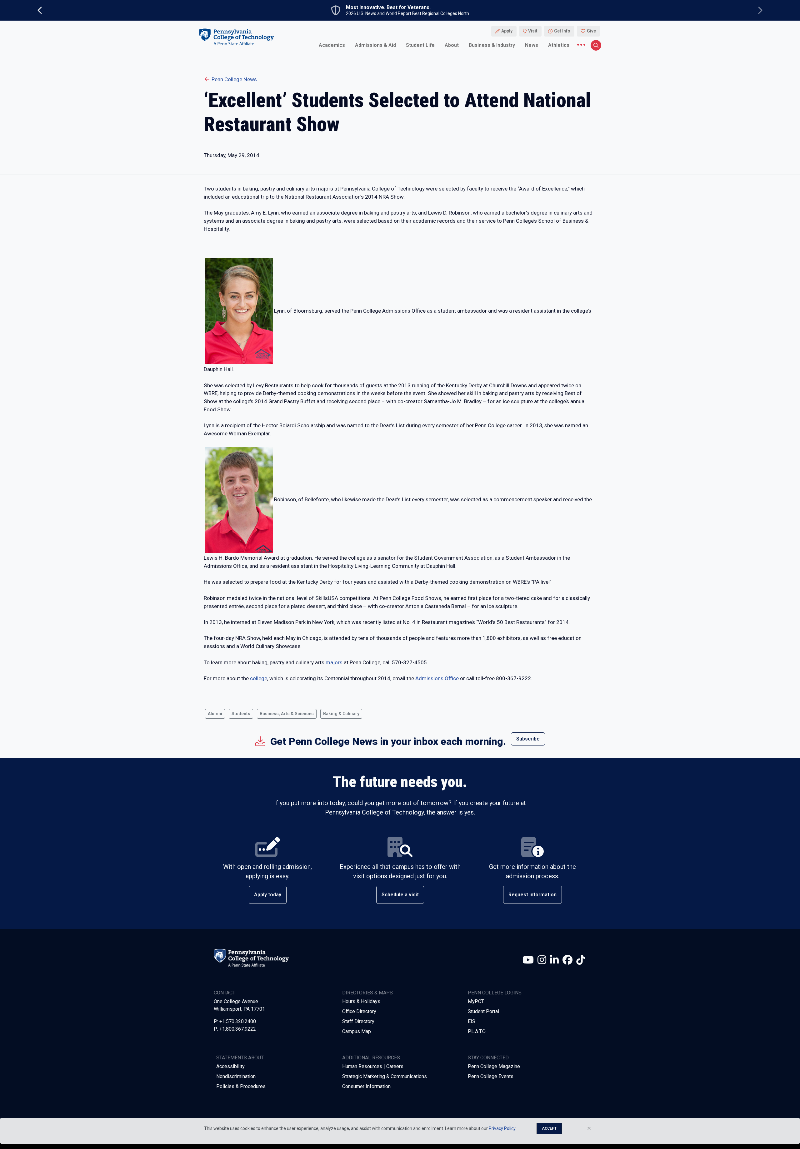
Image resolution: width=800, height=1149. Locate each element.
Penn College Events (490, 1076)
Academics (332, 45)
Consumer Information (366, 1086)
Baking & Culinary (341, 713)
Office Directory (359, 1011)
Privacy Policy (502, 1128)
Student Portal (483, 1011)
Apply (506, 31)
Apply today (267, 895)
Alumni (215, 713)
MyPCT (476, 1001)
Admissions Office (437, 678)
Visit (533, 31)
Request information (532, 895)
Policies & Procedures (241, 1086)
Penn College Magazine (494, 1066)
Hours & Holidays (361, 1001)
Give (591, 31)
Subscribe (528, 739)
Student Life (420, 45)
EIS (471, 1021)
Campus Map (356, 1031)
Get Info (562, 31)
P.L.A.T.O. (477, 1031)
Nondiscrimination (236, 1076)
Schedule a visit (400, 895)
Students (241, 713)
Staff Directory (358, 1021)
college (258, 678)
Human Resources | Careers (372, 1066)
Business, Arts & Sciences (287, 713)
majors (334, 662)
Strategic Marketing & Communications (384, 1076)
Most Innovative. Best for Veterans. (388, 7)
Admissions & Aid (375, 45)
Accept (549, 1128)
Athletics (558, 45)
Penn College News (234, 79)
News (531, 45)
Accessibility (230, 1066)
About (452, 45)
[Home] (236, 37)
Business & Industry (492, 45)
